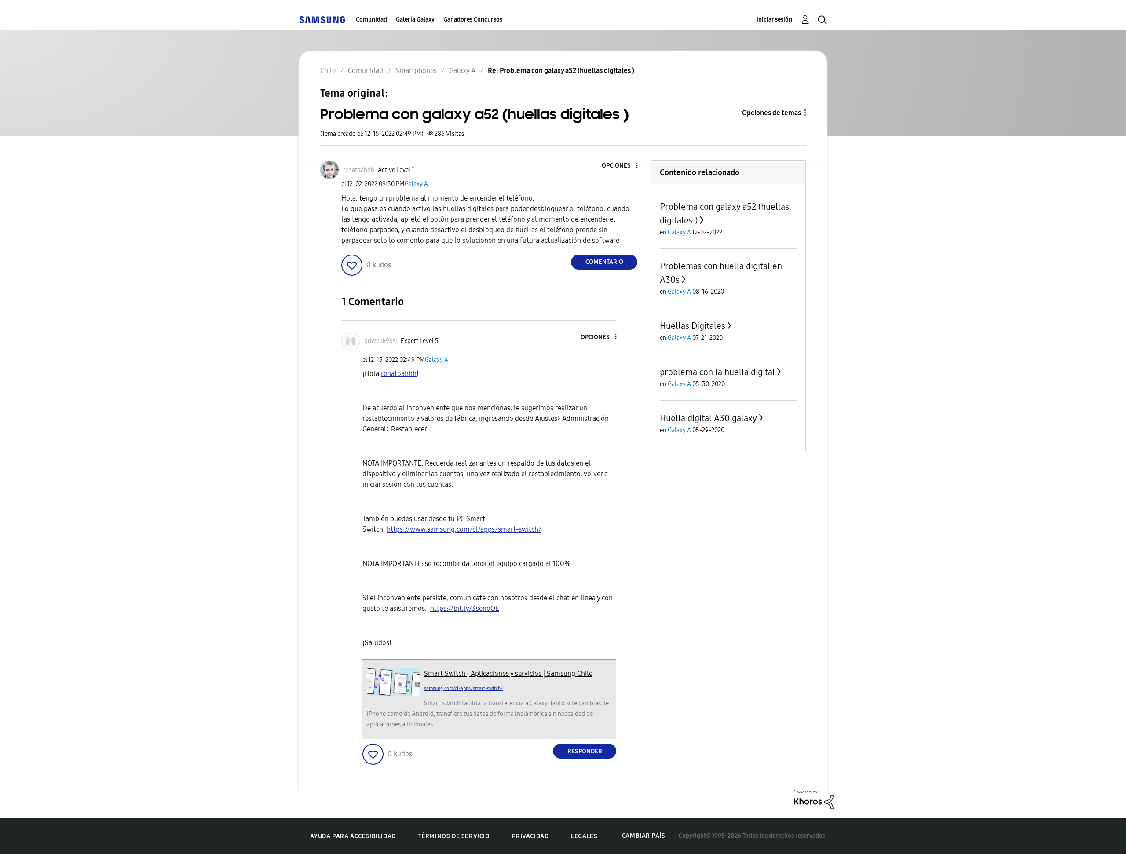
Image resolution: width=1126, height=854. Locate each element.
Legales (584, 836)
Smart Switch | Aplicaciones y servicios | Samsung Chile (508, 673)
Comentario (604, 262)
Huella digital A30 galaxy (708, 418)
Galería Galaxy (415, 19)
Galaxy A (416, 184)
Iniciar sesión (774, 19)
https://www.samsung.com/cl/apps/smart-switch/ (464, 529)
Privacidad (530, 836)
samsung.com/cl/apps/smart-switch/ (463, 688)
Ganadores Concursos (472, 19)
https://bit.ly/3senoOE (464, 608)
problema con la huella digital (717, 372)
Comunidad (371, 19)
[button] (622, 166)
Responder (584, 751)
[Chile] (322, 19)
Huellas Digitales (692, 326)
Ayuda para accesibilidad (352, 836)
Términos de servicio (454, 836)
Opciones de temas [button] (771, 113)
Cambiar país (643, 835)
